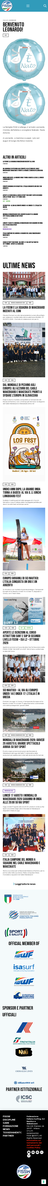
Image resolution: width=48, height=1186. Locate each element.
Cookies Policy (33, 1147)
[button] (28, 6)
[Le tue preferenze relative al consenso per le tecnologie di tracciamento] (43, 1181)
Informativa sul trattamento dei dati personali (34, 1142)
